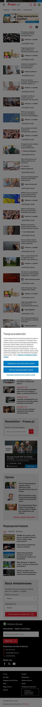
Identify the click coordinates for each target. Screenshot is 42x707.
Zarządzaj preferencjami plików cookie (21, 375)
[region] (21, 353)
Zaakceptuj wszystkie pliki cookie (21, 363)
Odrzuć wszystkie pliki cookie (21, 370)
